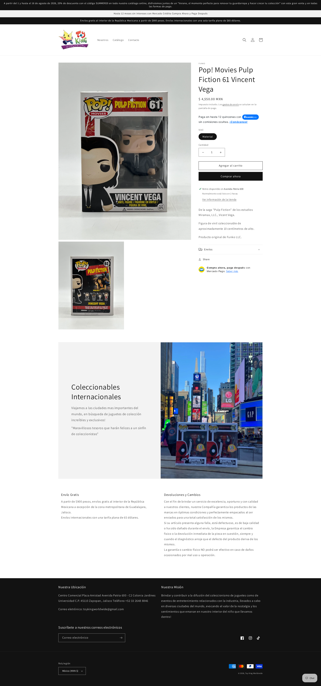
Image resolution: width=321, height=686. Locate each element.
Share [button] (206, 259)
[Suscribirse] (121, 637)
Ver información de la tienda (219, 199)
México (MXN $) (70, 670)
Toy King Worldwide (254, 673)
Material (207, 136)
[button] (244, 40)
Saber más (232, 271)
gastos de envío (231, 104)
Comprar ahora (231, 176)
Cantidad (203, 145)
